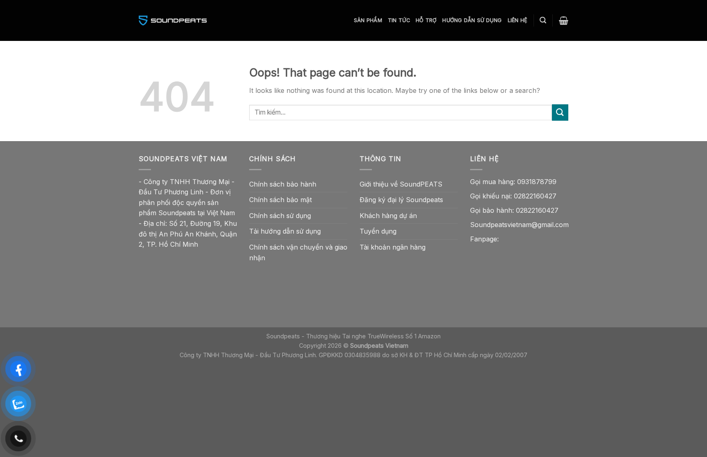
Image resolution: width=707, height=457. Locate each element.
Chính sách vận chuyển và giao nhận (298, 252)
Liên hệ (518, 20)
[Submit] (560, 112)
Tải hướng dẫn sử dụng (285, 231)
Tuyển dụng (378, 231)
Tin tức (399, 20)
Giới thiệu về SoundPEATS (401, 184)
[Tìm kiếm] (543, 20)
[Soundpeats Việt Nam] (173, 20)
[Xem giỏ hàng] (563, 20)
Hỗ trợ (426, 20)
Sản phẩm (368, 20)
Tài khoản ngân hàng (393, 247)
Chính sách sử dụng (280, 216)
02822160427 (535, 196)
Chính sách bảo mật (280, 200)
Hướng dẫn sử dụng (472, 20)
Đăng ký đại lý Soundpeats (401, 200)
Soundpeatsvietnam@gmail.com (519, 225)
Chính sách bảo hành (282, 184)
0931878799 (536, 182)
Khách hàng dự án (388, 216)
